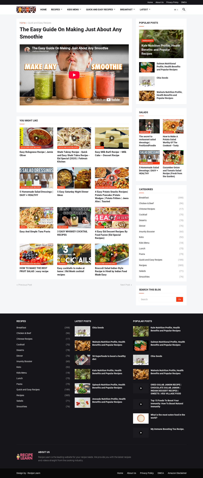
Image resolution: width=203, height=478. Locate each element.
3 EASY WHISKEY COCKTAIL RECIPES (72, 233)
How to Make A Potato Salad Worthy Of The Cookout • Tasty (171, 141)
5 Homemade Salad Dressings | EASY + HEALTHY (36, 193)
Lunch (161, 248)
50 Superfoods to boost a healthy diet (109, 357)
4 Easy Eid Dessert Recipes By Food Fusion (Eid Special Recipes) (111, 234)
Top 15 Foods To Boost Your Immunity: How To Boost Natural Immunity (167, 403)
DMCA (184, 2)
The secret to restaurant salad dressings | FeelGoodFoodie (147, 141)
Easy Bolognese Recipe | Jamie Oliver (36, 154)
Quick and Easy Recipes (39, 23)
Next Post (125, 285)
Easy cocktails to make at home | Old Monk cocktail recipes (71, 271)
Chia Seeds (162, 78)
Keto (161, 237)
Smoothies (161, 276)
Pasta (161, 254)
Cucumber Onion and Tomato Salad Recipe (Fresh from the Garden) (172, 172)
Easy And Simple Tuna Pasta (35, 231)
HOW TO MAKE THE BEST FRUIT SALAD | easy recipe (34, 270)
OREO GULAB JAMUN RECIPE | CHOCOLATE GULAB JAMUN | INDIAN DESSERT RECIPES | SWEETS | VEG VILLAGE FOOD (166, 389)
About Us (160, 2)
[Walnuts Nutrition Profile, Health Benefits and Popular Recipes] (147, 96)
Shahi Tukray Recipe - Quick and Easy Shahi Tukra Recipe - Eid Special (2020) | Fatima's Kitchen (73, 157)
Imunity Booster (161, 231)
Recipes (55, 9)
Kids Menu (161, 243)
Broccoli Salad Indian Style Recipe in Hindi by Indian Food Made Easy (111, 271)
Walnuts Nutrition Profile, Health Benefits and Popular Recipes (169, 95)
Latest (144, 9)
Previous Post (25, 285)
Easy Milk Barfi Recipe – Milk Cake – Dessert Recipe (110, 154)
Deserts (161, 220)
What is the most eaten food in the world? (168, 416)
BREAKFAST (126, 9)
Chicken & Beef (161, 203)
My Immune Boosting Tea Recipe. (167, 429)
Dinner (161, 226)
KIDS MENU (73, 9)
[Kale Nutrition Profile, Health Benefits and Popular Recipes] (82, 374)
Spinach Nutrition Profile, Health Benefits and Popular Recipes (108, 386)
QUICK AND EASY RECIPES (99, 9)
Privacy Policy (172, 2)
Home (150, 2)
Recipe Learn (34, 473)
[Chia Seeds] (147, 81)
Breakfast (161, 197)
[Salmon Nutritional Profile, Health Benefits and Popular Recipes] (147, 67)
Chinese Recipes (161, 209)
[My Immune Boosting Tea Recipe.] (141, 433)
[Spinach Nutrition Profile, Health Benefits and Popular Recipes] (82, 388)
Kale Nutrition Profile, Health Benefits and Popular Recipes (107, 372)
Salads (161, 271)
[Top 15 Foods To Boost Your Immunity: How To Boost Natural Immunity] (141, 404)
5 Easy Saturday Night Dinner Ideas (72, 193)
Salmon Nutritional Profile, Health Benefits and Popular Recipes (168, 66)
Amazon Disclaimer (177, 473)
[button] (176, 9)
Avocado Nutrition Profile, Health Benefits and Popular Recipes (109, 400)
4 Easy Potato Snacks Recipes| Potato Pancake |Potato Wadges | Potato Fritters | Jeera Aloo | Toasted (111, 196)
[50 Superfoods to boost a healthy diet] (82, 360)
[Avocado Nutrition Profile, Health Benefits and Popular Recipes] (82, 402)
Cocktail (161, 214)
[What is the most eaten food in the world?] (141, 418)
